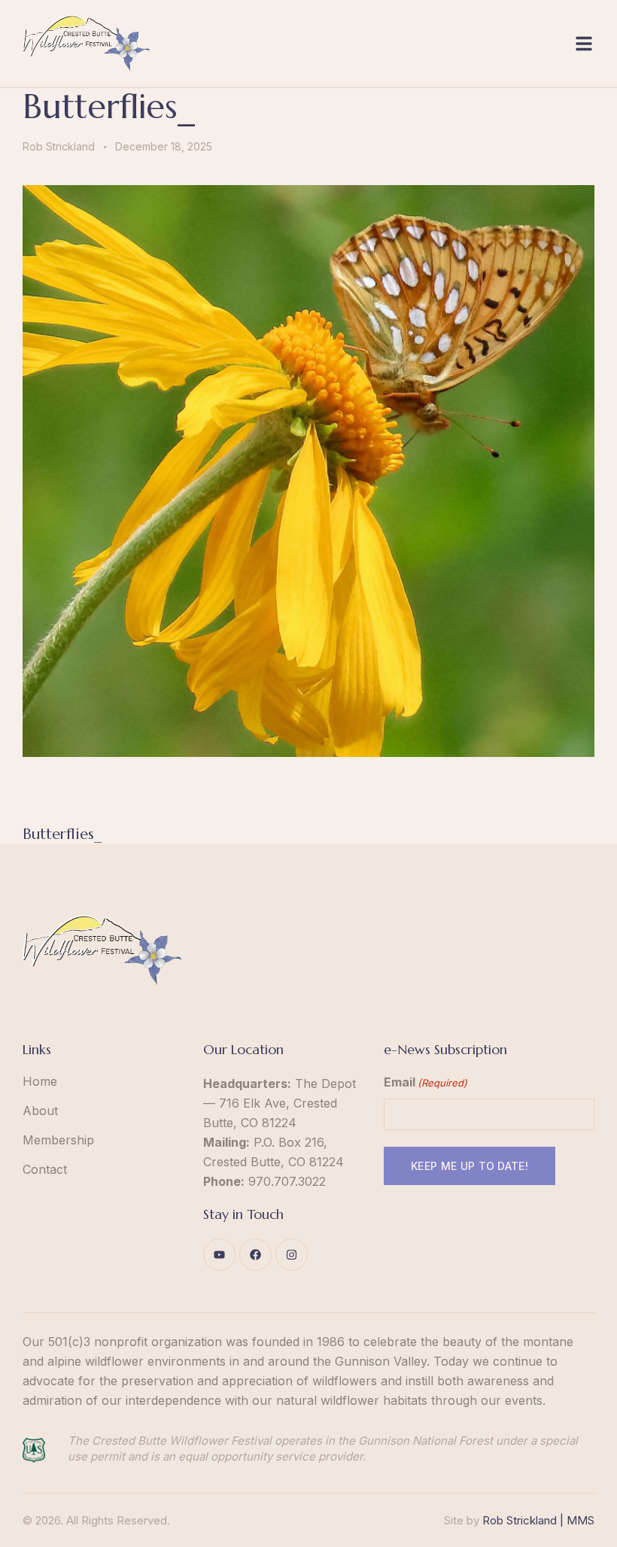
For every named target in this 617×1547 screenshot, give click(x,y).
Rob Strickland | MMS (538, 1520)
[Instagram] (291, 1255)
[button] (583, 43)
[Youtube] (219, 1255)
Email (425, 1082)
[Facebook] (255, 1255)
